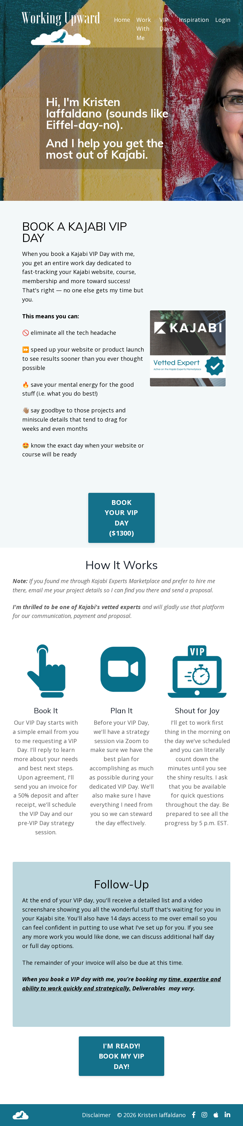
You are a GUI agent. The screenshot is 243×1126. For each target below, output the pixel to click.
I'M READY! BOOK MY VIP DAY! (122, 1056)
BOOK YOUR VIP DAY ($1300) (121, 518)
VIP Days (165, 24)
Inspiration (194, 19)
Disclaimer (96, 1115)
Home (122, 19)
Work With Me (143, 29)
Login (222, 19)
